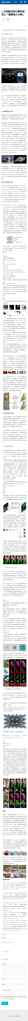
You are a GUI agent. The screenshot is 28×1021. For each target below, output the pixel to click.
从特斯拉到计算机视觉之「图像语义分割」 (13, 13)
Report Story (4, 934)
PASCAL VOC (9, 130)
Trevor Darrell (6, 454)
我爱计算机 (6, 2)
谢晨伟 (10, 34)
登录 (15, 2)
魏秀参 (6, 34)
